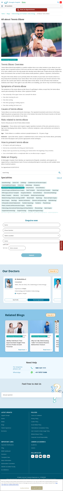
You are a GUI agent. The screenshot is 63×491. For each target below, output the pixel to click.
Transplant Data (5, 457)
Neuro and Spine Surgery (50, 198)
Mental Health (30, 198)
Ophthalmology (52, 200)
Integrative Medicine (26, 192)
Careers (33, 448)
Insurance (3, 454)
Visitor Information (6, 460)
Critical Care (21, 185)
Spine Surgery (48, 208)
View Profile (15, 300)
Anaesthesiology (6, 182)
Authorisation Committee (8, 463)
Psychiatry (29, 205)
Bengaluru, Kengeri (21, 293)
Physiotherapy (46, 203)
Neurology (14, 200)
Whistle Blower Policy (36, 434)
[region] (31, 485)
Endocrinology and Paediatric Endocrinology (13, 187)
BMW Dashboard (5, 451)
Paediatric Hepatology (27, 203)
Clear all (59, 178)
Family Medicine (30, 187)
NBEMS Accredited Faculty (8, 466)
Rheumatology (38, 208)
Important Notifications (7, 445)
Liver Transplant (25, 195)
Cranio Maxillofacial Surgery (9, 185)
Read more (21, 350)
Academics (34, 445)
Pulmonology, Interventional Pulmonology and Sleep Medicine (17, 208)
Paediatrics (38, 203)
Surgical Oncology (21, 210)
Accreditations (5, 470)
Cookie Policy (34, 421)
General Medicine (40, 187)
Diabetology (29, 185)
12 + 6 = (5, 248)
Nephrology (39, 198)
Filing (2, 448)
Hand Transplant (30, 190)
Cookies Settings (24, 488)
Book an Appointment (38, 300)
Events (3, 418)
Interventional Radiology (50, 192)
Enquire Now (61, 246)
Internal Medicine (37, 192)
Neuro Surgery (5, 200)
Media (3, 421)
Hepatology (55, 190)
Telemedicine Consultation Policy (40, 428)
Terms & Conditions (36, 415)
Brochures (4, 431)
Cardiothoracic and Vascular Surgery (37, 182)
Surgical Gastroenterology (8, 210)
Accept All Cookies (37, 488)
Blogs (2, 425)
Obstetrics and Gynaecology (39, 200)
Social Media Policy (36, 425)
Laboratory (16, 195)
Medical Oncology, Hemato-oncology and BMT (13, 198)
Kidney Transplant (6, 195)
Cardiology (23, 182)
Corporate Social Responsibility (39, 437)
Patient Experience (6, 428)
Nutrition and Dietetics (24, 200)
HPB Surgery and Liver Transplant (10, 192)
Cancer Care (16, 182)
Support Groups (5, 415)
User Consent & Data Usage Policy (40, 431)
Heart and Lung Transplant (43, 190)
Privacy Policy (34, 418)
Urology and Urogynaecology (35, 210)
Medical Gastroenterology (37, 195)
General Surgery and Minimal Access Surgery (13, 190)
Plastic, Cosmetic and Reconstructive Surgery (13, 205)
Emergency (37, 185)
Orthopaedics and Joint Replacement (11, 203)
